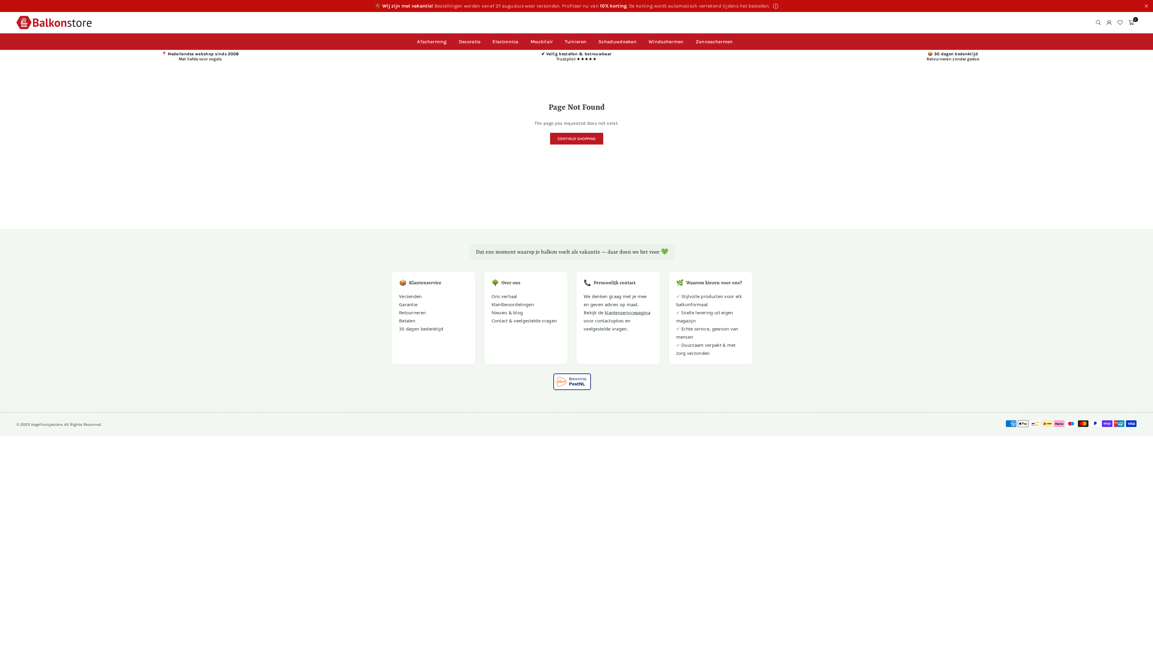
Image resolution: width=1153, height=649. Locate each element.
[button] (1131, 22)
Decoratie (470, 41)
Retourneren (412, 312)
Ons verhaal (504, 296)
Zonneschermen (714, 41)
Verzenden (410, 296)
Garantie (408, 304)
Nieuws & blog (507, 312)
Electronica (505, 41)
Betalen (407, 321)
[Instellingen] (1109, 22)
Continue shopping (577, 138)
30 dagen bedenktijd (421, 329)
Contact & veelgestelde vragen (524, 321)
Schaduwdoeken (617, 41)
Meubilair (542, 41)
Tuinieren (575, 41)
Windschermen (666, 41)
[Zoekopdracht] (1098, 22)
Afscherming (431, 41)
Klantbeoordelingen (513, 304)
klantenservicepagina (627, 312)
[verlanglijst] (1120, 22)
